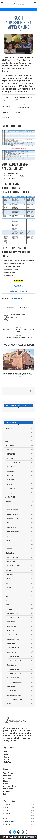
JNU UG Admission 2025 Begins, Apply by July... (17, 374)
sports (19, 605)
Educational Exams (19, 553)
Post (19, 592)
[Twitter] (14, 832)
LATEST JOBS (20, 467)
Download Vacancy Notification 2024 (18, 291)
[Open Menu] (2, 3)
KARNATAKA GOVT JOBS (20, 639)
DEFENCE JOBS (19, 549)
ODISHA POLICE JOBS (21, 656)
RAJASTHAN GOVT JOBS (20, 678)
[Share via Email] (28, 307)
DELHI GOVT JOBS (20, 458)
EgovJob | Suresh (19, 314)
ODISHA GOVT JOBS (20, 652)
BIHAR (19, 523)
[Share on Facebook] (22, 307)
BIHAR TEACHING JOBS (20, 531)
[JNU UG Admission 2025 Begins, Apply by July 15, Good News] (18, 359)
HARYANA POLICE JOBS (21, 618)
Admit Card (19, 441)
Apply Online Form (18, 286)
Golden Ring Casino (19, 579)
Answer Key (19, 501)
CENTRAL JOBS (20, 454)
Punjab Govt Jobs (20, 665)
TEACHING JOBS (20, 488)
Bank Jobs (20, 450)
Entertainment (19, 570)
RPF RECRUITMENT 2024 (17, 298)
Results (19, 600)
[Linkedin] (22, 832)
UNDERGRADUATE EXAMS (20, 566)
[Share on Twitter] (24, 307)
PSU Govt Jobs (20, 475)
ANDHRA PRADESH (19, 497)
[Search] (35, 3)
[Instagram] (18, 832)
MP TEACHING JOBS (21, 648)
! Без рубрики (19, 428)
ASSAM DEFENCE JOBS (20, 510)
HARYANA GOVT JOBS (20, 613)
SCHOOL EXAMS (20, 562)
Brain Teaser (19, 544)
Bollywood (19, 540)
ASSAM (19, 506)
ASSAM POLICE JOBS (20, 514)
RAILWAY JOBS (20, 480)
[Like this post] (20, 307)
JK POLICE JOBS (21, 635)
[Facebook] (10, 832)
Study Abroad (19, 704)
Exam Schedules (19, 575)
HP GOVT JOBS (20, 622)
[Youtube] (26, 832)
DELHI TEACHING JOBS (21, 462)
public (19, 596)
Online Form (19, 587)
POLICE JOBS (20, 471)
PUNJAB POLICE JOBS (21, 669)
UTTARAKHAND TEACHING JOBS (21, 699)
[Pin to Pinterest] (26, 307)
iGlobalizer (32, 837)
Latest (19, 583)
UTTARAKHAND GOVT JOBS (20, 695)
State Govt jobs (19, 609)
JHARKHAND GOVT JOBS (20, 626)
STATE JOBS (20, 484)
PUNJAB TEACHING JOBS (21, 673)
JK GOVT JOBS (20, 630)
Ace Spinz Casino (19, 437)
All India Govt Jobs (19, 445)
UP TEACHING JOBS (21, 691)
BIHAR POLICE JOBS (20, 527)
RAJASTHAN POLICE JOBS (21, 682)
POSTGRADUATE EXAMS (20, 557)
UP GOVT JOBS (20, 686)
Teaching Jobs (20, 493)
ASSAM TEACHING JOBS (20, 518)
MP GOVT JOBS (20, 643)
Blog (19, 536)
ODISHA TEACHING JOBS (21, 661)
